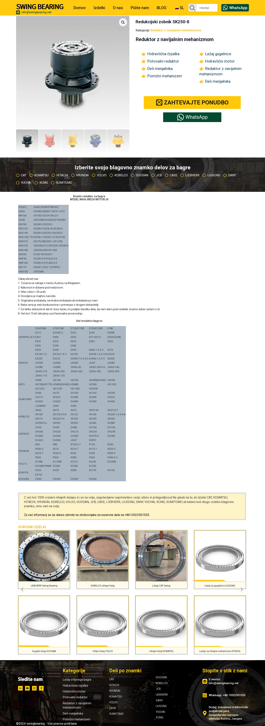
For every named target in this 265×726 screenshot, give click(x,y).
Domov (80, 7)
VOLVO (113, 702)
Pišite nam (140, 7)
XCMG (159, 717)
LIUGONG (161, 706)
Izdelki (99, 7)
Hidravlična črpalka (163, 54)
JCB (158, 688)
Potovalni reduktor (163, 61)
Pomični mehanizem (164, 76)
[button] (123, 22)
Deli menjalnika (160, 68)
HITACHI (114, 685)
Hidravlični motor (220, 61)
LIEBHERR (162, 694)
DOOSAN (161, 677)
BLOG (161, 7)
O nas (118, 7)
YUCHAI (160, 711)
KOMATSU (115, 696)
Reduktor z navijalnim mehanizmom (176, 30)
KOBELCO (162, 683)
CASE (112, 708)
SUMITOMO (116, 713)
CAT (111, 679)
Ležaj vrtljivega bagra (77, 679)
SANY (159, 700)
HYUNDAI (114, 690)
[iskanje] (192, 8)
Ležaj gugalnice (218, 54)
